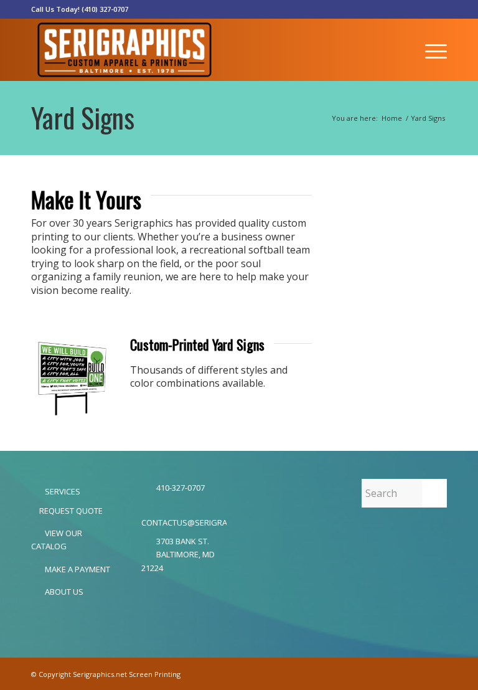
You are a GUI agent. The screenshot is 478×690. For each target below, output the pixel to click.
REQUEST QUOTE (70, 510)
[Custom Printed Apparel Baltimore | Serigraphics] (124, 50)
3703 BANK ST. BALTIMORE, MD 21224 (178, 555)
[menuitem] (433, 50)
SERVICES (61, 491)
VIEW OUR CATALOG (56, 539)
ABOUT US (63, 591)
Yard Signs (82, 117)
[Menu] (433, 50)
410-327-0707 (180, 487)
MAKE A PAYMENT (76, 569)
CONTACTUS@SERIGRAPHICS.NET (184, 522)
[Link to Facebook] (419, 9)
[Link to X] (437, 9)
